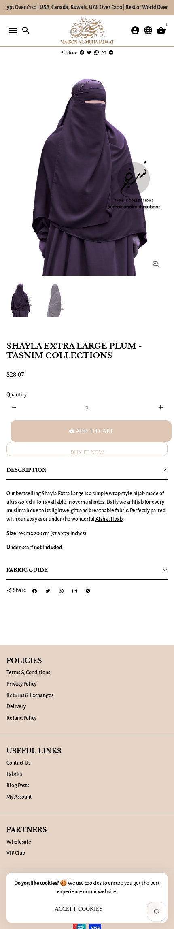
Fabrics (14, 774)
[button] (87, 471)
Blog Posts (17, 785)
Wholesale (18, 842)
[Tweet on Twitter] (89, 52)
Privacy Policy (21, 684)
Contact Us (18, 763)
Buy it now (87, 453)
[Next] (160, 173)
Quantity (16, 395)
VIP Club (15, 853)
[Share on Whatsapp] (96, 52)
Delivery (16, 707)
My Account (19, 797)
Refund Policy (21, 718)
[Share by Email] (104, 52)
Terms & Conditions (28, 672)
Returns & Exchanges (29, 695)
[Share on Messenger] (111, 52)
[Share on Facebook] (82, 52)
